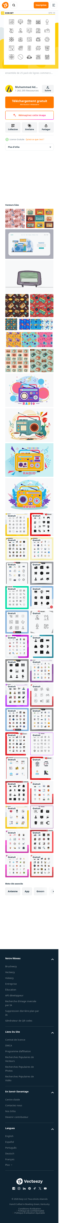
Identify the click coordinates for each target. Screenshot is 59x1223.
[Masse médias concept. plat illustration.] (29, 264)
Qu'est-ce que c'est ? (35, 139)
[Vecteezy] (5, 5)
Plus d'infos (14, 147)
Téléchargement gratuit (29, 102)
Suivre (48, 90)
